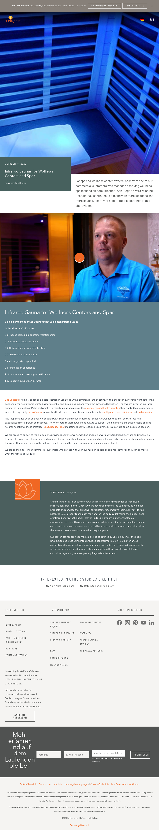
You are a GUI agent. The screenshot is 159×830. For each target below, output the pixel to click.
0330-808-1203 (13, 683)
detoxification (35, 412)
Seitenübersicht (28, 784)
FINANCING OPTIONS (90, 622)
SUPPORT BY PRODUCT (62, 633)
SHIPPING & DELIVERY (91, 651)
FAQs (52, 651)
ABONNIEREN (141, 754)
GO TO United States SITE (104, 6)
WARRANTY (85, 633)
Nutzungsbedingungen (76, 784)
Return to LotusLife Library (99, 586)
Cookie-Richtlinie (99, 784)
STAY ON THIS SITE (134, 6)
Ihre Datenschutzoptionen (125, 784)
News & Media (13, 625)
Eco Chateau (12, 400)
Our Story (11, 648)
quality (105, 412)
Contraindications (16, 655)
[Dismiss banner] (152, 6)
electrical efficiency (121, 412)
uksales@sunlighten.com (20, 679)
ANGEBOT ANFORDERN (20, 716)
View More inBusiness (62, 586)
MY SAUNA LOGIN (59, 665)
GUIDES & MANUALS (60, 640)
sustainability (144, 412)
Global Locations (16, 631)
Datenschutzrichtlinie (50, 784)
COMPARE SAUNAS (59, 658)
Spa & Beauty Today (54, 427)
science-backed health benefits (102, 408)
